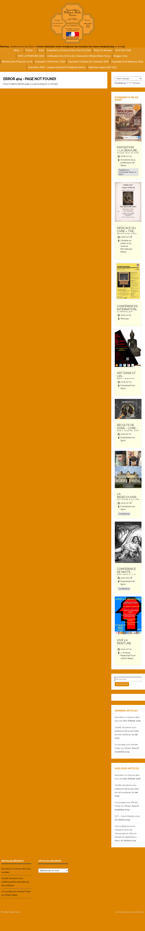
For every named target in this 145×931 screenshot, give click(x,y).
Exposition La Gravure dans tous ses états (69, 50)
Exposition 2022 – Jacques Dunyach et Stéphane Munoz (57, 67)
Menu (17, 50)
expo (41, 50)
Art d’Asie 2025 (123, 50)
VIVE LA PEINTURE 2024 (31, 56)
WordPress (139, 912)
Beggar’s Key (120, 56)
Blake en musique (103, 50)
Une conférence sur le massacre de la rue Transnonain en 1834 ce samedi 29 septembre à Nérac (125, 833)
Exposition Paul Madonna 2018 (127, 61)
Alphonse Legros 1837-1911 (103, 67)
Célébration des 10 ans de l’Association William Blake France (79, 56)
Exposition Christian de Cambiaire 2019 (88, 61)
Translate (136, 83)
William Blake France (12, 912)
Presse (29, 50)
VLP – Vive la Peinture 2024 (127, 816)
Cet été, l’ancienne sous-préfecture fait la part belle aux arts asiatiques (127, 731)
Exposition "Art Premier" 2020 (50, 61)
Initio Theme (120, 912)
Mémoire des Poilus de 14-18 (17, 61)
